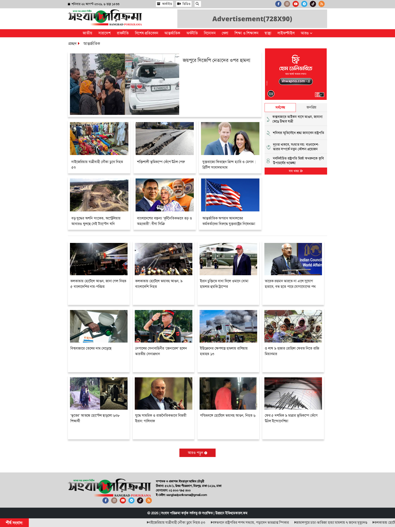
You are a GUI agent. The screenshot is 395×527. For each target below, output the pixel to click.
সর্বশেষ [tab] (280, 107)
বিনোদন (209, 33)
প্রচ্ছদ (72, 43)
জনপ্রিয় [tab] (311, 107)
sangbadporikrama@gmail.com (186, 495)
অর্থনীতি (192, 33)
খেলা (225, 33)
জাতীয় (87, 33)
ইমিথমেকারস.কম (236, 513)
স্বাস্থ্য (267, 33)
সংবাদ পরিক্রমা (170, 513)
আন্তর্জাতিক (172, 33)
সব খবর (294, 171)
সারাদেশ (104, 33)
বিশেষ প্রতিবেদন (146, 33)
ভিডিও (186, 4)
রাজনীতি (123, 33)
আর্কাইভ (166, 4)
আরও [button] (305, 33)
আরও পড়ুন (196, 452)
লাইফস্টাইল (286, 33)
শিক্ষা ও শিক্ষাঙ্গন (246, 33)
